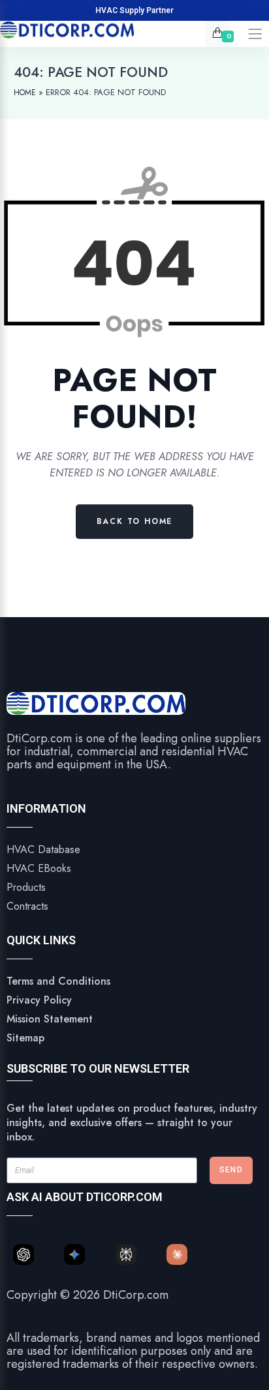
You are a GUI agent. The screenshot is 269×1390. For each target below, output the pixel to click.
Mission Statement (50, 1018)
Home (25, 92)
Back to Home (135, 521)
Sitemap (25, 1037)
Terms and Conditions (58, 981)
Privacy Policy (39, 999)
